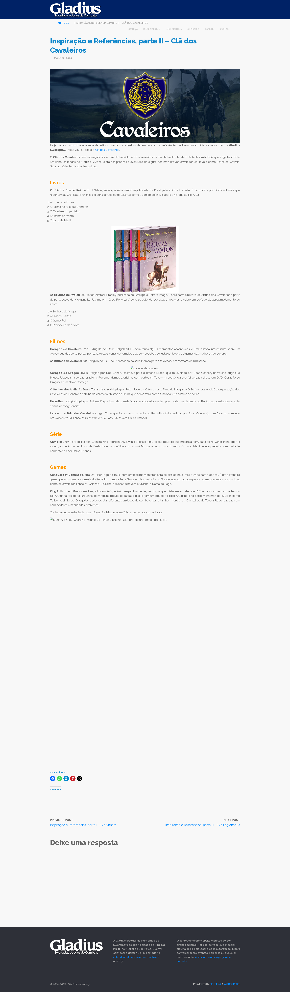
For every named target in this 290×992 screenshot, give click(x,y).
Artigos (63, 22)
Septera (215, 984)
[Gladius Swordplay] (75, 9)
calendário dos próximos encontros (135, 957)
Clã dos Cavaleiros (107, 149)
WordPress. (232, 984)
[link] (236, 29)
